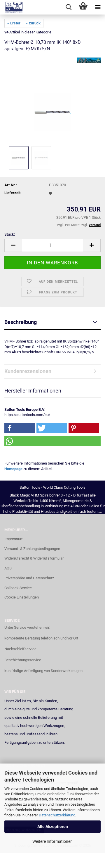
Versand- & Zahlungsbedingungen (32, 548)
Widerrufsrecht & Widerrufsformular (34, 558)
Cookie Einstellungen (21, 597)
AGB (8, 568)
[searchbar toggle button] (68, 7)
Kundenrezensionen (27, 371)
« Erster (13, 23)
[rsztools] (11, 7)
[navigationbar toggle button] (97, 7)
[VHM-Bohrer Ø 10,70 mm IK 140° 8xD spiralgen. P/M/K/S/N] (52, 101)
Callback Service (18, 588)
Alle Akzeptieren (52, 826)
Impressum (13, 539)
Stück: (9, 234)
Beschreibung (20, 322)
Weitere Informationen (52, 841)
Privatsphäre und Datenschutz (29, 578)
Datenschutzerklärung (57, 815)
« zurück (33, 23)
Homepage (13, 469)
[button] (13, 245)
